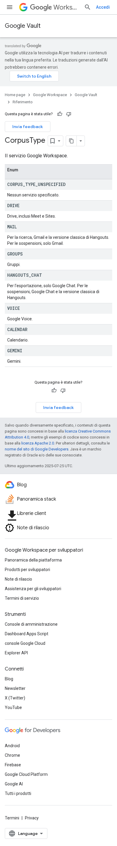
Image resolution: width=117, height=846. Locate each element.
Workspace (66, 7)
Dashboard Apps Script (26, 633)
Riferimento (23, 102)
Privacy (32, 818)
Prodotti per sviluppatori (27, 569)
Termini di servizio (22, 598)
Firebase (13, 764)
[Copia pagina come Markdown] (71, 141)
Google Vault (22, 26)
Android (12, 745)
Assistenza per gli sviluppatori (33, 588)
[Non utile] (68, 114)
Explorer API (16, 652)
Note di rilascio (18, 579)
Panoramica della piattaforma (33, 560)
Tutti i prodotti (18, 793)
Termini (12, 818)
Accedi (103, 7)
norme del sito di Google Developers (36, 449)
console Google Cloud (25, 643)
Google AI (14, 784)
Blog (9, 678)
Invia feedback (27, 126)
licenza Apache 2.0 (37, 443)
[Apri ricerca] (87, 7)
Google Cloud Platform (26, 774)
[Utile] (59, 114)
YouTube (13, 707)
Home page (15, 95)
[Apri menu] (10, 7)
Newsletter (15, 688)
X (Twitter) (15, 698)
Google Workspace (50, 95)
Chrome (12, 755)
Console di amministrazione (31, 624)
